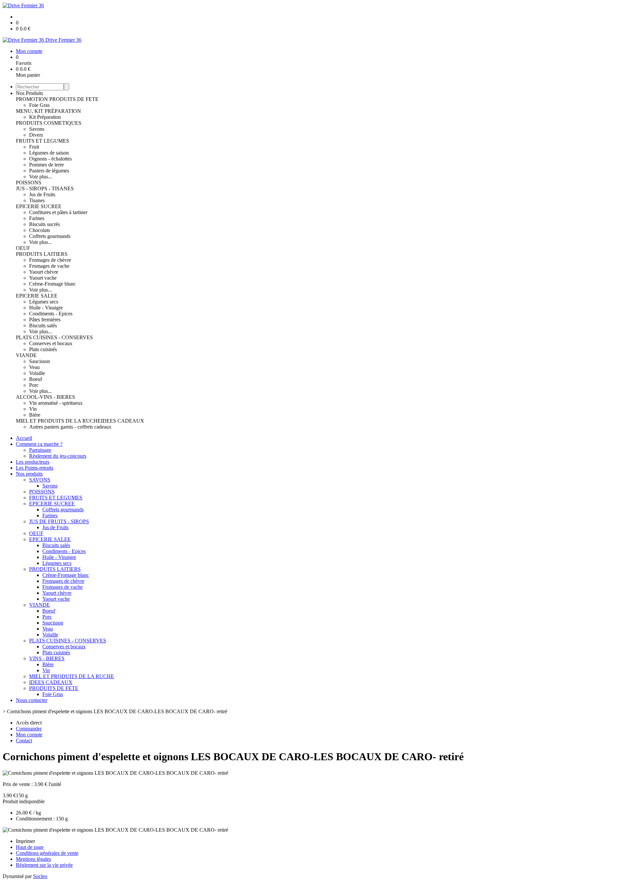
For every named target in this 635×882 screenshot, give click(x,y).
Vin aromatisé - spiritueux (56, 403)
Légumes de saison (49, 153)
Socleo (40, 876)
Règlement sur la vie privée (44, 865)
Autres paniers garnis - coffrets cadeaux (70, 427)
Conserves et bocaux (50, 343)
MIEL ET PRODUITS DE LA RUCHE (58, 421)
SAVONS (39, 480)
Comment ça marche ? (39, 444)
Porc (34, 385)
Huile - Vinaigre (46, 307)
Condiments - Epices (50, 313)
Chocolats (39, 230)
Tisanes (37, 200)
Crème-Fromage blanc (52, 284)
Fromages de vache (49, 266)
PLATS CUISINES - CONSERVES (54, 337)
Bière (34, 415)
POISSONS (28, 182)
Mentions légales (33, 859)
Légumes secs (43, 301)
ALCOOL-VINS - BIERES (45, 397)
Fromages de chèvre (50, 260)
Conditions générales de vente (47, 853)
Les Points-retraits (34, 468)
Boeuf (35, 379)
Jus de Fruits (42, 194)
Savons (36, 129)
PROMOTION (32, 99)
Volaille (37, 373)
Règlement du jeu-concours (57, 456)
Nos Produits (29, 93)
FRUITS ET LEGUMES (42, 141)
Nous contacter (31, 700)
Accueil (24, 438)
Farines (36, 218)
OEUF (23, 248)
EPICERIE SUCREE (39, 206)
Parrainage (40, 450)
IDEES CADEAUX (122, 421)
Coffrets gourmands (49, 236)
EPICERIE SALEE (37, 296)
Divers (36, 135)
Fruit (34, 147)
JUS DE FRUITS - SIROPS (59, 521)
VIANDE (26, 355)
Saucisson (39, 361)
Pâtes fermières (45, 319)
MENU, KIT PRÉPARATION (48, 111)
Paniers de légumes (49, 170)
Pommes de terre (46, 164)
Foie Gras (39, 105)
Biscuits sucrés (44, 224)
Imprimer (25, 841)
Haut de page (30, 847)
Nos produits (29, 474)
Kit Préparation (45, 117)
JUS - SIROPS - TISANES (45, 188)
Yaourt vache (43, 278)
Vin (33, 409)
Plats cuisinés (43, 349)
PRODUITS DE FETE (74, 99)
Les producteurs (32, 462)
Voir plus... (40, 176)
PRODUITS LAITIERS (41, 254)
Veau (34, 367)
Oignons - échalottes (50, 159)
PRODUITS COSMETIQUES (48, 123)
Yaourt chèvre (43, 272)
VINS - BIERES (46, 658)
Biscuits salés (43, 325)
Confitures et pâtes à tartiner (58, 212)
